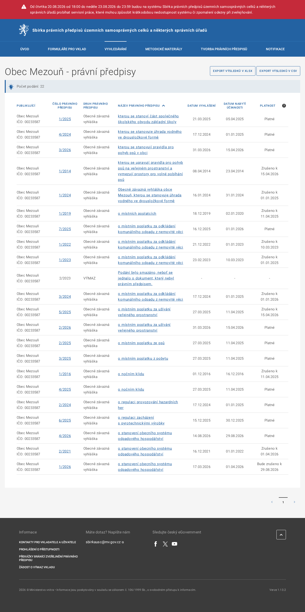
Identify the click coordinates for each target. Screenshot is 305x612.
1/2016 (65, 374)
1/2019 (65, 213)
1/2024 (65, 195)
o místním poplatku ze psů (141, 343)
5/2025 (65, 312)
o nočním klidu (131, 374)
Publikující (26, 105)
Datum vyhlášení (202, 105)
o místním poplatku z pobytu (143, 358)
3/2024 (65, 296)
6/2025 (65, 420)
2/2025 (65, 343)
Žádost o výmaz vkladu (37, 567)
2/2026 (65, 327)
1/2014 (65, 171)
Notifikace (275, 49)
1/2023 (65, 260)
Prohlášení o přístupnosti (39, 549)
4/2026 (65, 436)
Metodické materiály (163, 49)
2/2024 (65, 405)
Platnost (267, 105)
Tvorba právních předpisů (224, 49)
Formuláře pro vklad (67, 49)
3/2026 (65, 150)
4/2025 (65, 389)
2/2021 (65, 451)
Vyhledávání (116, 49)
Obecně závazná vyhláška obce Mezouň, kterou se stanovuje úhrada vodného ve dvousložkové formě (150, 195)
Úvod (24, 49)
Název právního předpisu (139, 105)
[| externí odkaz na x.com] (165, 544)
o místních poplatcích (137, 213)
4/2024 (65, 134)
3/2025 (65, 358)
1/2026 (65, 467)
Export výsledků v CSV (278, 71)
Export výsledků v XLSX (232, 71)
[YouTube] (174, 544)
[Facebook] (155, 544)
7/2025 (65, 229)
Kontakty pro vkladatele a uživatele (47, 542)
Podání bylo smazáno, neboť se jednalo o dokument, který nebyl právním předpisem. (146, 278)
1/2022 (65, 244)
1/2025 (65, 119)
